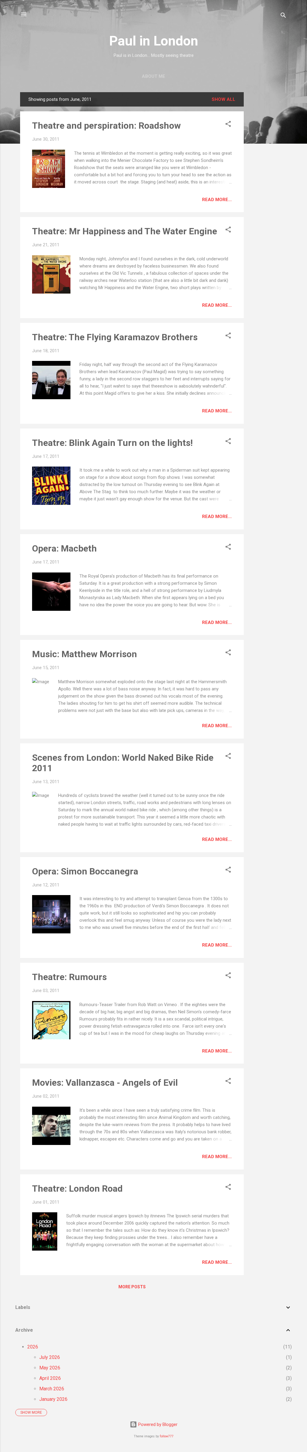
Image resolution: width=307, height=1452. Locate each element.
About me (153, 76)
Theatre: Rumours (69, 977)
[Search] (283, 16)
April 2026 (50, 1378)
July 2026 (49, 1357)
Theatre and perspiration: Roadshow (106, 125)
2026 (32, 1347)
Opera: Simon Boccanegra (85, 871)
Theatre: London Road (77, 1188)
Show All (223, 99)
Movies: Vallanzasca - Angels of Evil (105, 1082)
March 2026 (51, 1389)
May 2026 (49, 1368)
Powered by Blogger (157, 1424)
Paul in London (153, 41)
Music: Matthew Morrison (84, 654)
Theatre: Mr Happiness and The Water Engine (124, 231)
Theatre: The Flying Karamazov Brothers (115, 337)
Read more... (217, 199)
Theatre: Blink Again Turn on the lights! (112, 443)
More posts (132, 1286)
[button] (228, 125)
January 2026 (53, 1399)
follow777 (167, 1436)
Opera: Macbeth (64, 548)
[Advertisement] (268, 182)
